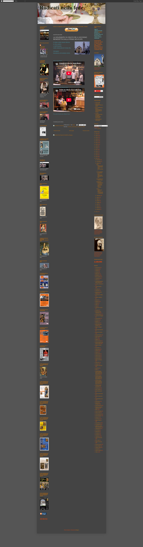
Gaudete (97, 310)
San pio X (97, 417)
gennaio (98, 209)
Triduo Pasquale (98, 437)
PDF (96, 369)
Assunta (97, 269)
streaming (97, 431)
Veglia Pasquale (98, 441)
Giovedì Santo (98, 314)
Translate (99, 128)
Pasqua (96, 364)
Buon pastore (98, 276)
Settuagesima (98, 428)
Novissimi (97, 347)
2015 (97, 153)
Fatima (96, 303)
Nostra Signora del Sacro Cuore (99, 343)
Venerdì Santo (98, 444)
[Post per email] (77, 124)
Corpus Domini (98, 286)
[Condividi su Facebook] (84, 125)
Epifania (97, 301)
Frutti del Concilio (98, 307)
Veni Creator (97, 445)
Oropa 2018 (97, 356)
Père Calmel (97, 389)
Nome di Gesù (98, 340)
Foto (96, 306)
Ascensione (97, 267)
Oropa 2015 (97, 353)
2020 (97, 144)
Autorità (96, 270)
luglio (98, 198)
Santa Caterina (98, 420)
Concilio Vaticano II (99, 283)
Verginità (97, 448)
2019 (97, 146)
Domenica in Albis (99, 294)
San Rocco (97, 418)
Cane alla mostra (47, 51)
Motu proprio (97, 336)
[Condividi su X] (82, 125)
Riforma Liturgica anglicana (98, 408)
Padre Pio (97, 362)
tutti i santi (97, 440)
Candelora (97, 278)
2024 (97, 137)
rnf (70, 124)
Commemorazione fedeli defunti (99, 282)
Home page (71, 130)
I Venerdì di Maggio (99, 315)
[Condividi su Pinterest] (85, 125)
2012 (97, 158)
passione (97, 368)
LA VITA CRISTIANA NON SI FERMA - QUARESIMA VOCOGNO (98, 115)
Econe (96, 299)
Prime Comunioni (98, 396)
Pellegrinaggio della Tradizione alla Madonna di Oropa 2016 (98, 377)
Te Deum (97, 434)
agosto (98, 197)
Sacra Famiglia (98, 411)
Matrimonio (97, 322)
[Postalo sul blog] (81, 125)
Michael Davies (98, 334)
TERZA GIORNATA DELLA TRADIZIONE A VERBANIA (99, 191)
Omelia (96, 350)
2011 (97, 211)
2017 (97, 149)
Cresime (97, 289)
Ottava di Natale (98, 359)
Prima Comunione (99, 393)
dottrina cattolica (98, 297)
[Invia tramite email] (79, 125)
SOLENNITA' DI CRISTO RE (99, 180)
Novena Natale (98, 345)
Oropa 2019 (97, 358)
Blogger (77, 530)
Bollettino (97, 275)
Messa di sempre (98, 332)
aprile (98, 204)
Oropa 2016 (97, 355)
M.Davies (97, 319)
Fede (96, 304)
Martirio (96, 321)
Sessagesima (98, 424)
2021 (97, 142)
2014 (97, 154)
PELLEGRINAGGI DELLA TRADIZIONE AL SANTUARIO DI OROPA (99, 109)
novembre (99, 161)
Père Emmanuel (98, 391)
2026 (97, 133)
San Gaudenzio (98, 414)
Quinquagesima (98, 405)
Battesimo (97, 273)
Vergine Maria (98, 447)
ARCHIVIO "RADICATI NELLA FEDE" (99, 105)
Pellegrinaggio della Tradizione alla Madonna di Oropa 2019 (98, 382)
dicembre (99, 159)
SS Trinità (97, 430)
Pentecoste (97, 387)
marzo (98, 206)
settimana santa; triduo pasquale (98, 426)
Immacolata (97, 318)
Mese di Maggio (98, 327)
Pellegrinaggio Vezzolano (98, 386)
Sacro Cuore (97, 412)
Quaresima (97, 401)
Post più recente (57, 130)
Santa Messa (74, 126)
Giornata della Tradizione (98, 312)
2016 (97, 151)
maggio (98, 202)
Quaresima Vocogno (97, 403)
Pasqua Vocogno (98, 365)
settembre (99, 195)
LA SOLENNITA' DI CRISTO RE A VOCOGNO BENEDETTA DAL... (99, 174)
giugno (98, 200)
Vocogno (100, 31)
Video (83, 126)
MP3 (96, 337)
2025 (97, 135)
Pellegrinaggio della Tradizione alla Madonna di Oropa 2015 (98, 373)
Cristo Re (70, 126)
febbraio (98, 207)
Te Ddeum (97, 433)
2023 (97, 139)
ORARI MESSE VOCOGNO (98, 120)
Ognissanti (97, 349)
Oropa (96, 352)
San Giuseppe (98, 415)
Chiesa (96, 279)
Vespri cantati (98, 450)
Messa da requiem (99, 329)
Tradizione (80, 126)
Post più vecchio (86, 130)
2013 (97, 156)
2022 (97, 140)
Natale (96, 339)
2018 (97, 147)
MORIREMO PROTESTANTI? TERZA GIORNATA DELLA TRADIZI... (99, 184)
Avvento (97, 272)
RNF (96, 409)
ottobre (98, 163)
